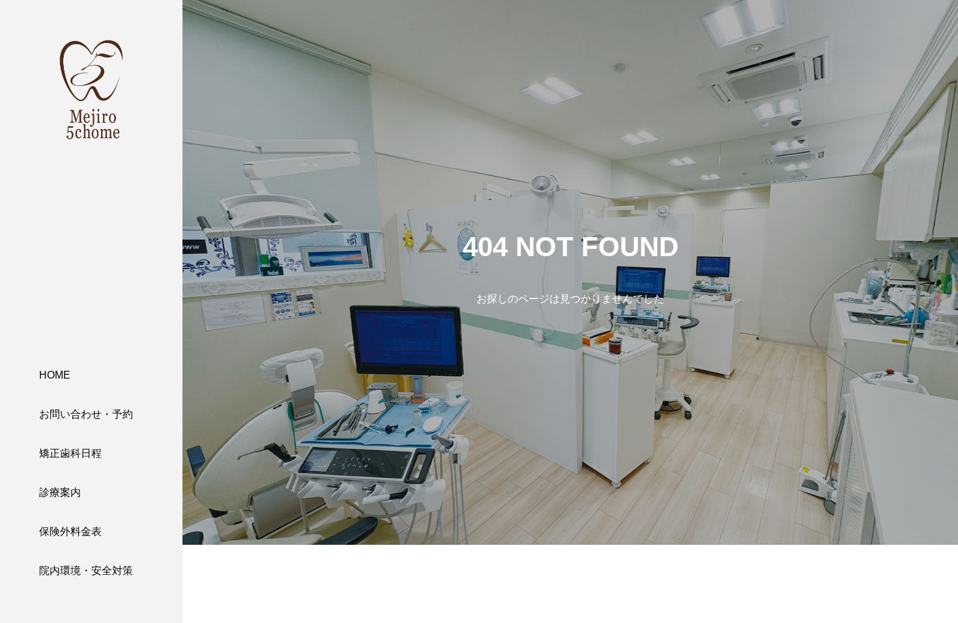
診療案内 (60, 492)
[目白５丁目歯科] (91, 90)
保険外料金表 (70, 531)
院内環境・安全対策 (86, 570)
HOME (54, 375)
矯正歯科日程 (70, 453)
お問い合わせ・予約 (86, 414)
